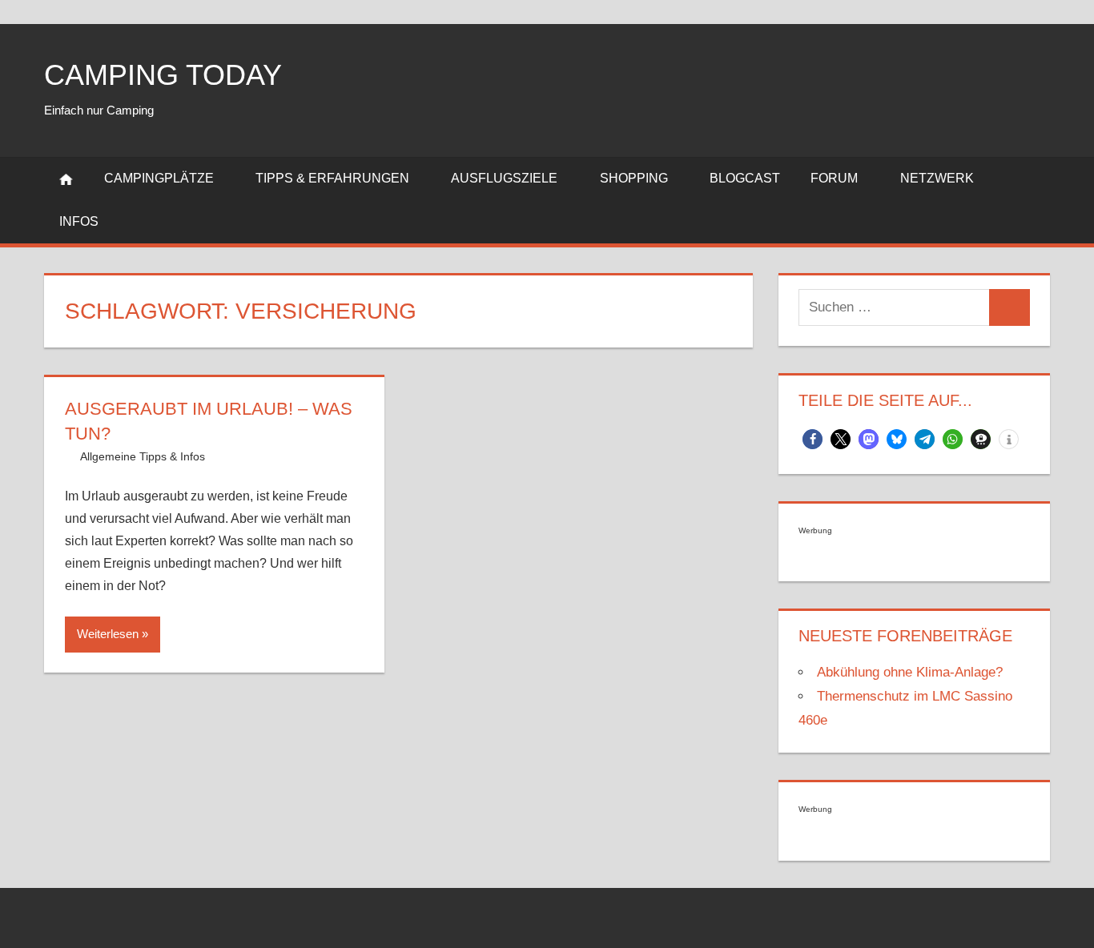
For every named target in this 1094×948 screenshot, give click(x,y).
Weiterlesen (108, 634)
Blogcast (745, 178)
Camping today (163, 74)
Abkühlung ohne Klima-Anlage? (910, 672)
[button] (812, 439)
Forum (834, 178)
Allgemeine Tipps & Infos (142, 456)
